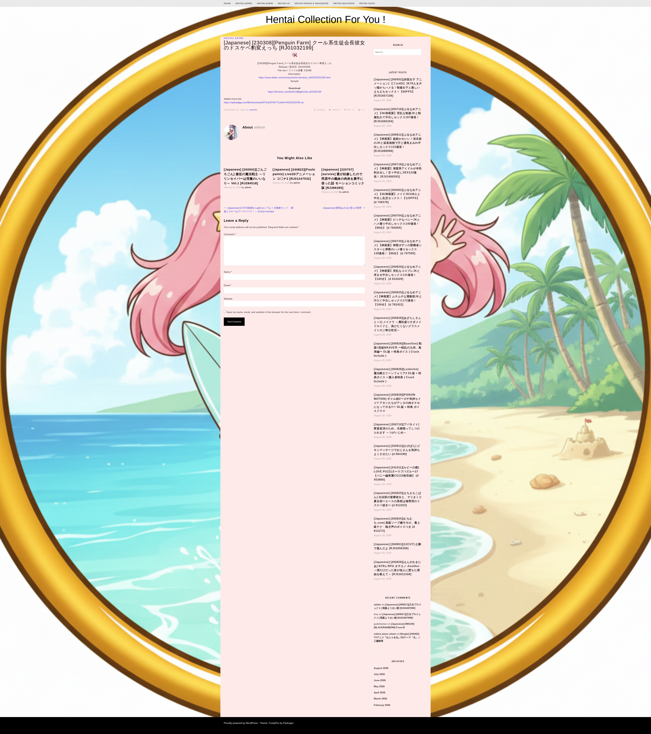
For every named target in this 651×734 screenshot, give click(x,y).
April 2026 (379, 692)
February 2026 (382, 705)
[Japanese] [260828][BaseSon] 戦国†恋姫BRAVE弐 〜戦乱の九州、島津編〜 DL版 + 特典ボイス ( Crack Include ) (398, 349)
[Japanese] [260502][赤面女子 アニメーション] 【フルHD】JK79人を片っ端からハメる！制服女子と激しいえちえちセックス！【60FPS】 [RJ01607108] (398, 87)
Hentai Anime (265, 3)
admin (253, 110)
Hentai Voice (367, 3)
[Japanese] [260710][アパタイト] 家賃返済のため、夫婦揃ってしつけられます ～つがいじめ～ (397, 428)
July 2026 (379, 674)
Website (228, 298)
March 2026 (380, 698)
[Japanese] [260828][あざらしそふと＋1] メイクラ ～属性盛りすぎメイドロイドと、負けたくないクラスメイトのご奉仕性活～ (397, 324)
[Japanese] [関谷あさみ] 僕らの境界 (342, 207)
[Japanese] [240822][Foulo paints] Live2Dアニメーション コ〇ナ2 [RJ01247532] (294, 174)
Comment (230, 234)
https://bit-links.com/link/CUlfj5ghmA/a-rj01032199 (294, 91)
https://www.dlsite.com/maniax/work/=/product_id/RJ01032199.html (294, 77)
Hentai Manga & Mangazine (312, 3)
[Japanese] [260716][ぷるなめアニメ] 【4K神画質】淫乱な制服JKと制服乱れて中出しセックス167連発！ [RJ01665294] (397, 115)
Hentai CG (284, 3)
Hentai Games (243, 3)
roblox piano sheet (385, 633)
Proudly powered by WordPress (241, 723)
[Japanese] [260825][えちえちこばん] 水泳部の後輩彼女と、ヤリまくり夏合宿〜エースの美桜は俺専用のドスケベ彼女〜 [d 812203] (398, 499)
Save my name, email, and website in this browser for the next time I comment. (269, 312)
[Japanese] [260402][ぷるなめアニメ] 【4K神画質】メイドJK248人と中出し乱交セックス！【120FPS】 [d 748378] (397, 196)
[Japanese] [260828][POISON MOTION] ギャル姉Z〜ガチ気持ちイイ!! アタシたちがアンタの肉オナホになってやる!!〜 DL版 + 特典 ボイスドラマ (397, 402)
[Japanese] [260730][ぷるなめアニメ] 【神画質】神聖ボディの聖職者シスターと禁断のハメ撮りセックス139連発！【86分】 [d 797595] (398, 247)
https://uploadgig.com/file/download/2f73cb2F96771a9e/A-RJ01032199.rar (264, 102)
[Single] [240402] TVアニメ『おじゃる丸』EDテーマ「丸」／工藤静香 (397, 637)
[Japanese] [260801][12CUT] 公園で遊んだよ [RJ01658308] (397, 546)
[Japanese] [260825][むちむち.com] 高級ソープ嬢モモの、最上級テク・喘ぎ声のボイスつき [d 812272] (397, 524)
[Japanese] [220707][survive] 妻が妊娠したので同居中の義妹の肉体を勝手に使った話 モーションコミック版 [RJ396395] (342, 179)
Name (228, 272)
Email (227, 285)
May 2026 (379, 686)
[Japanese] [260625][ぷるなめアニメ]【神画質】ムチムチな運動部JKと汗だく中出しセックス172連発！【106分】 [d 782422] (398, 298)
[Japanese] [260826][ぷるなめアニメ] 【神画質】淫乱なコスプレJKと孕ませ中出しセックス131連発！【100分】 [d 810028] (397, 272)
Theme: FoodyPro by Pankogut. (277, 723)
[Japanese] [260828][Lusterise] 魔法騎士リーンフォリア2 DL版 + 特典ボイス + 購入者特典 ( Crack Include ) (397, 375)
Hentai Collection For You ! (326, 19)
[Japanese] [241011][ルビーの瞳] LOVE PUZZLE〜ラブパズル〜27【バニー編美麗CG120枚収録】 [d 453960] (396, 473)
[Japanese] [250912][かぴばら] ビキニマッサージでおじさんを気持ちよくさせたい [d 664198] (397, 449)
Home (227, 3)
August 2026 (381, 668)
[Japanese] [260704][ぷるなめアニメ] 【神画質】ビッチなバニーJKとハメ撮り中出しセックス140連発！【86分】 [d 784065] (397, 221)
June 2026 (380, 680)
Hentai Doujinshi (343, 3)
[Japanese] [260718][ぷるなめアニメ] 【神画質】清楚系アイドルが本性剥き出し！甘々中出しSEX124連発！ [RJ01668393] (398, 170)
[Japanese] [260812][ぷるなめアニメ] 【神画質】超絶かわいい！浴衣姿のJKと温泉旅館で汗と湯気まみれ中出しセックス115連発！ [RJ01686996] (398, 142)
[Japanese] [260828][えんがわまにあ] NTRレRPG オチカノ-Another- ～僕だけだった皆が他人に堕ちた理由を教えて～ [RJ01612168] (397, 568)
